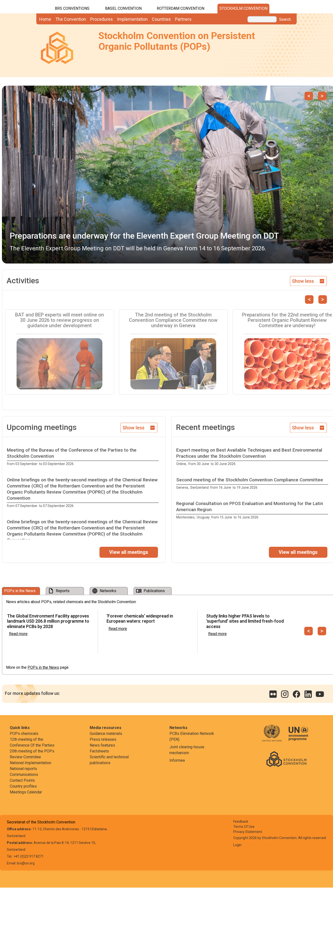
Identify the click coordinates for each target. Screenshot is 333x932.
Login (237, 845)
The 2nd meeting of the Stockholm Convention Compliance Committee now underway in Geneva (173, 320)
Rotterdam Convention (180, 8)
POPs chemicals (24, 733)
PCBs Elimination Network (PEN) (191, 736)
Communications (24, 774)
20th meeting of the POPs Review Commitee (32, 754)
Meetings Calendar (26, 792)
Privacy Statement (247, 832)
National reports (23, 768)
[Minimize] (308, 280)
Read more (18, 633)
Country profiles (23, 786)
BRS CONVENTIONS (72, 8)
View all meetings (128, 552)
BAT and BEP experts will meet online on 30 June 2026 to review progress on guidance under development (59, 320)
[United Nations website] (275, 736)
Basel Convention (123, 8)
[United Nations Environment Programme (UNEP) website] (298, 736)
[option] (83, 457)
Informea (177, 760)
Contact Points (22, 780)
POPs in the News (43, 667)
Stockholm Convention (243, 8)
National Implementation (30, 762)
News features (102, 745)
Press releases (103, 739)
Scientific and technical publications (109, 760)
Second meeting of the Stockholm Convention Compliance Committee (249, 480)
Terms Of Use (244, 827)
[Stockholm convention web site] (286, 758)
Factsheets (99, 751)
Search (285, 19)
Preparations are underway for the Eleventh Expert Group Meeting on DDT (144, 236)
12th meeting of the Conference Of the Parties (32, 742)
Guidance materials (106, 733)
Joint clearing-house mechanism (186, 750)
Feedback (240, 821)
